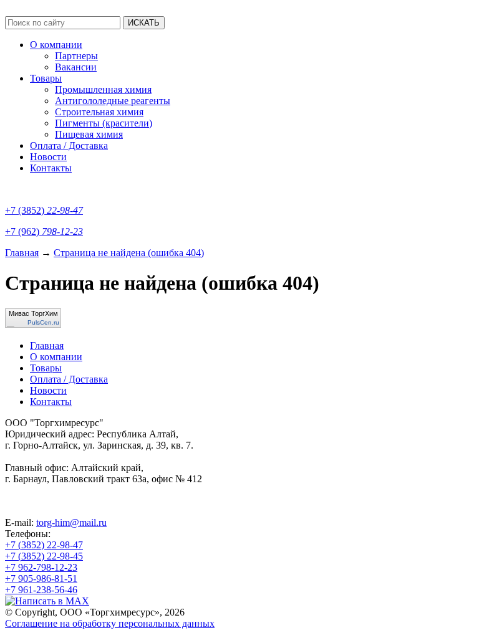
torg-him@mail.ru (71, 522)
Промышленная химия (103, 89)
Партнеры (76, 55)
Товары (46, 78)
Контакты (51, 168)
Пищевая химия (89, 134)
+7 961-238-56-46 (41, 589)
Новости (48, 156)
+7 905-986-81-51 (41, 578)
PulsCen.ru (43, 322)
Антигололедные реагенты (112, 100)
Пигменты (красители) (103, 123)
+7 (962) (44, 231)
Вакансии (76, 67)
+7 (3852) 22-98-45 (44, 556)
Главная (22, 252)
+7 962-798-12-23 (41, 567)
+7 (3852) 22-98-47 (44, 545)
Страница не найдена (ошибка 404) (129, 252)
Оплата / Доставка (69, 145)
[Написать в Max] (47, 601)
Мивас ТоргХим (33, 313)
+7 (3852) (44, 210)
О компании (56, 44)
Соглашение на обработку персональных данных (110, 623)
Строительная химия (99, 112)
